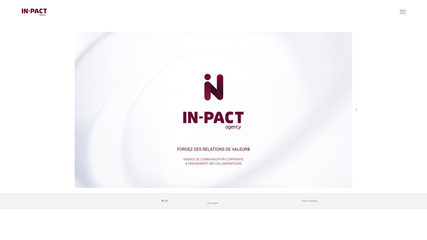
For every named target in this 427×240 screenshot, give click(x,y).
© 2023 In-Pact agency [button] (310, 201)
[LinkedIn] (166, 200)
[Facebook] (162, 200)
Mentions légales (212, 203)
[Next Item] (356, 109)
